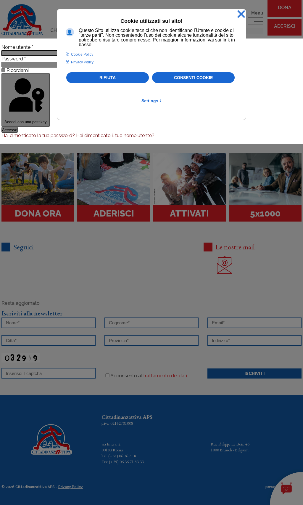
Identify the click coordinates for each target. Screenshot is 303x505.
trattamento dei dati (165, 376)
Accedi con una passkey (25, 122)
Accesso (9, 130)
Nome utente (17, 47)
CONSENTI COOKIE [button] (193, 77)
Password (13, 59)
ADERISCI (284, 26)
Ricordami (18, 70)
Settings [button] (151, 100)
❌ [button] (241, 14)
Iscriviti (254, 373)
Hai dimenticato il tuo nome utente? (115, 135)
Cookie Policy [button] (82, 54)
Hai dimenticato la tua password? (38, 135)
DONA (284, 7)
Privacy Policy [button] (82, 62)
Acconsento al (148, 376)
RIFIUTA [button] (107, 77)
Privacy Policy (70, 487)
